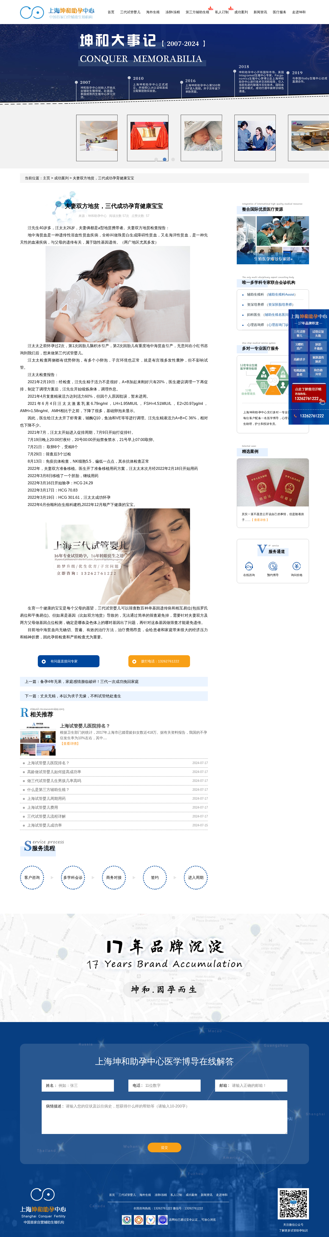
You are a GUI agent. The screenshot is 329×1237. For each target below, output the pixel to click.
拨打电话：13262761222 (160, 661)
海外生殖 (153, 12)
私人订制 (222, 12)
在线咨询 (249, 575)
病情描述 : (54, 1106)
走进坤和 (299, 12)
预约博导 (273, 575)
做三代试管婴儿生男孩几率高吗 (54, 781)
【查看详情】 (70, 743)
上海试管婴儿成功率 (44, 825)
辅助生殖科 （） (272, 294)
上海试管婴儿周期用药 (46, 799)
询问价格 (297, 575)
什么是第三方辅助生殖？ (48, 790)
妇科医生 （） (271, 315)
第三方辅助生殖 (197, 12)
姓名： (52, 1085)
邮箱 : (224, 1085)
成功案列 (241, 12)
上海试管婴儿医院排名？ (85, 725)
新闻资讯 (260, 12)
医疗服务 (279, 12)
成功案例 (191, 1195)
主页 (46, 178)
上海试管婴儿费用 (42, 807)
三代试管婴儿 (130, 12)
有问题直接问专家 (64, 661)
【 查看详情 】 (259, 520)
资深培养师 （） (271, 304)
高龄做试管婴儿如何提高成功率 (54, 772)
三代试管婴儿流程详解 (46, 816)
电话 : (137, 1085)
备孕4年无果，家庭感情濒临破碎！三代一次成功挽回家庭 (89, 682)
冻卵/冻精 (172, 12)
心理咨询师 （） (272, 325)
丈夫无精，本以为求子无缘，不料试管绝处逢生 (80, 696)
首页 (111, 12)
